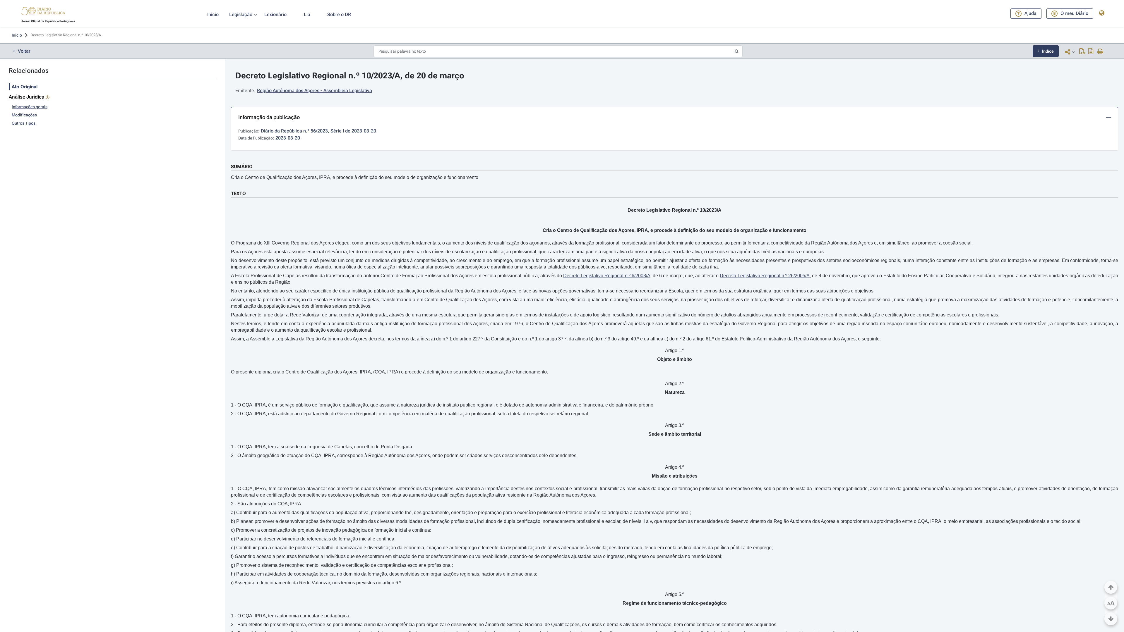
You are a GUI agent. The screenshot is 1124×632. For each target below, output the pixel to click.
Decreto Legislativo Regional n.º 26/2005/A (765, 275)
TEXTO (238, 193)
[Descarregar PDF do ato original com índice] (1091, 51)
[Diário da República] (43, 12)
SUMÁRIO (242, 166)
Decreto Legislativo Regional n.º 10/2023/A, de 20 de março (349, 75)
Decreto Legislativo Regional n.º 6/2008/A (606, 275)
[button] (43, 12)
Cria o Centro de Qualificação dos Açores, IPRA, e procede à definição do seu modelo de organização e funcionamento (354, 177)
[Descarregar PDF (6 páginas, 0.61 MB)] (1082, 51)
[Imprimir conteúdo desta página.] (1100, 51)
